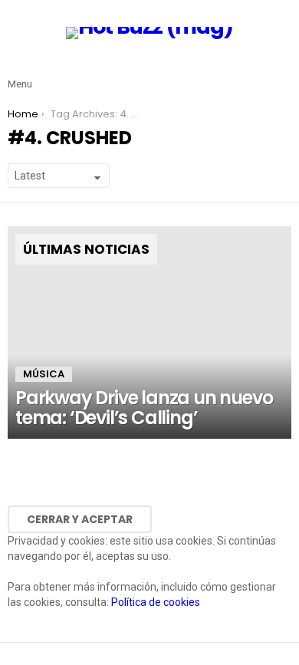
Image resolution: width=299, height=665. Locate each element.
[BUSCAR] (282, 72)
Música (43, 374)
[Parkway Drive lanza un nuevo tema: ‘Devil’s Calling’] (149, 332)
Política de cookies (155, 602)
